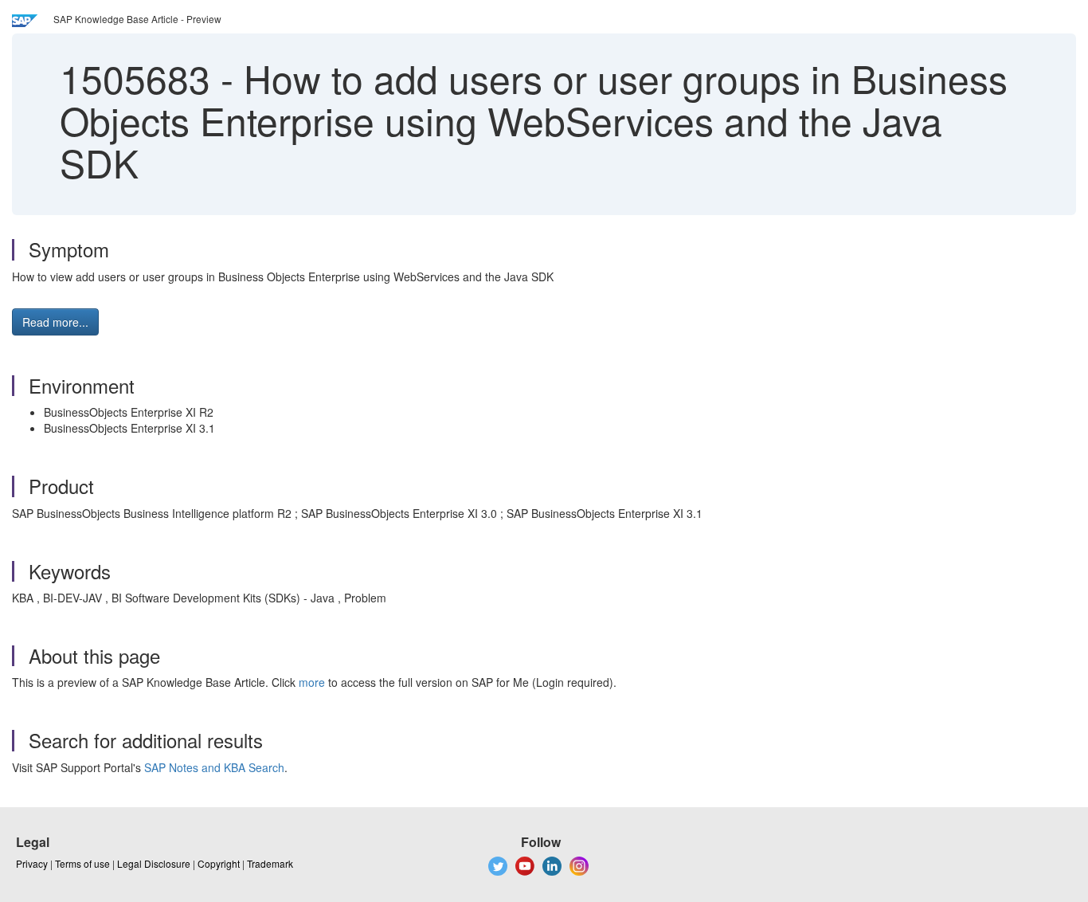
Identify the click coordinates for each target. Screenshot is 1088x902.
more (312, 682)
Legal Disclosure (153, 863)
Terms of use (82, 863)
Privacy (32, 863)
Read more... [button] (55, 322)
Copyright (219, 863)
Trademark (270, 863)
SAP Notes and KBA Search (214, 767)
